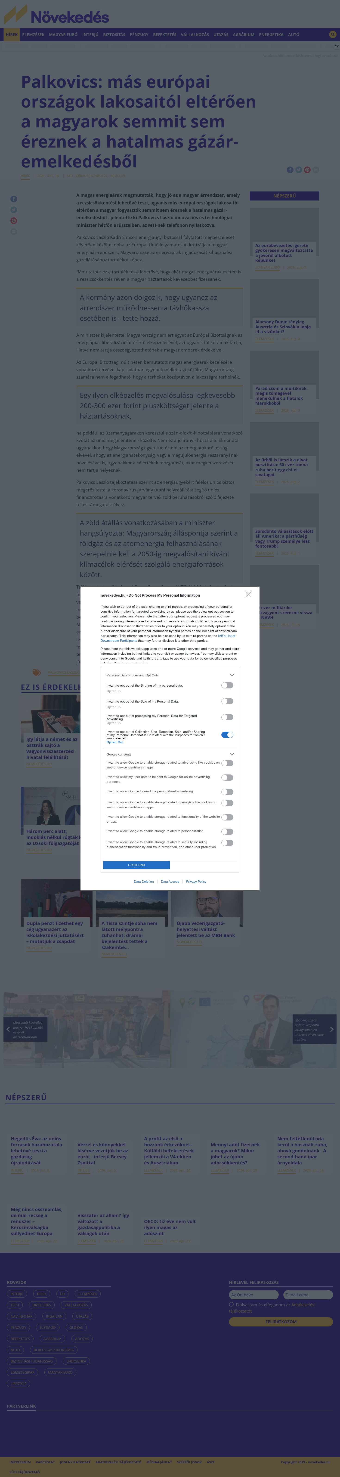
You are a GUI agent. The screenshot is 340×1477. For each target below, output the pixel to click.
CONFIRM (136, 865)
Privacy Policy (196, 881)
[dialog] (170, 738)
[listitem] (170, 675)
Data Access (170, 881)
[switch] (227, 685)
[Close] (250, 595)
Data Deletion (144, 881)
